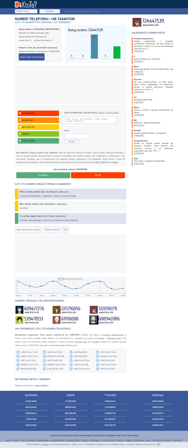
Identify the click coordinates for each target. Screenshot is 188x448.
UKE (97, 162)
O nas (85, 440)
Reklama (139, 440)
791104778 (139, 51)
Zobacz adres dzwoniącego (32, 57)
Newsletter (73, 440)
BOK (148, 440)
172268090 (110, 407)
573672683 (31, 401)
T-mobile (95, 342)
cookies (45, 444)
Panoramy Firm (114, 338)
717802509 (70, 401)
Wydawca (95, 440)
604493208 (70, 419)
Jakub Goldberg (41, 385)
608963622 (31, 413)
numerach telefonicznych (113, 335)
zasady (101, 113)
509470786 (139, 163)
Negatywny (28, 113)
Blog (8, 440)
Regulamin (43, 440)
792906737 (139, 61)
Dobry (25, 134)
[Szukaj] (26, 11)
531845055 (139, 153)
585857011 (158, 425)
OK (158, 444)
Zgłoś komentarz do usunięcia (28, 230)
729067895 (31, 419)
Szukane (31, 440)
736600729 (110, 413)
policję (115, 162)
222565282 (139, 92)
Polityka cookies (162, 440)
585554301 (70, 407)
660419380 (31, 407)
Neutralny (28, 127)
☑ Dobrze (43, 175)
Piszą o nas (108, 440)
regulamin (112, 113)
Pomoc (129, 440)
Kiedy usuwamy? (52, 230)
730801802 (139, 135)
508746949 (158, 401)
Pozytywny (28, 141)
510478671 (158, 413)
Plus (85, 342)
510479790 (110, 425)
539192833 (31, 425)
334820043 (139, 115)
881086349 (70, 413)
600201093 (158, 419)
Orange (78, 342)
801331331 (139, 125)
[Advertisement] (70, 84)
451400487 (110, 419)
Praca (120, 440)
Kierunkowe (58, 440)
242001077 (139, 102)
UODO (103, 162)
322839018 (139, 74)
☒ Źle (98, 175)
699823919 (158, 407)
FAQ (65, 230)
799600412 (110, 401)
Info (16, 440)
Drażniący (28, 120)
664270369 (70, 425)
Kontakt (177, 440)
